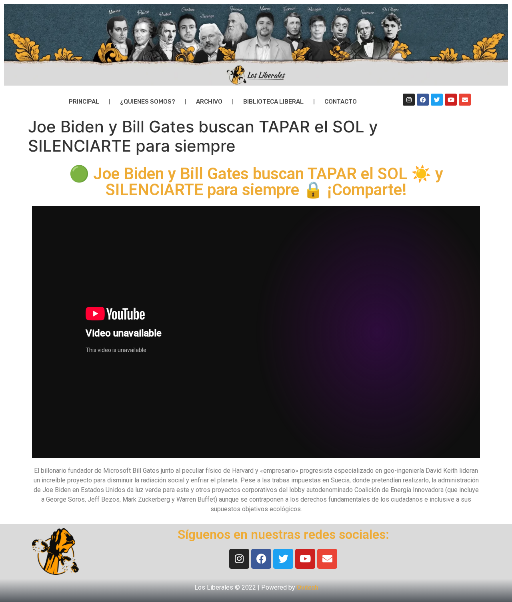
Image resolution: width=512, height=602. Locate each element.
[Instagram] (409, 100)
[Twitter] (437, 100)
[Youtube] (451, 100)
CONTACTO (340, 101)
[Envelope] (465, 100)
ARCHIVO (209, 101)
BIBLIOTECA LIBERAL (273, 101)
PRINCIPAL (84, 101)
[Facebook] (423, 100)
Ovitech (307, 587)
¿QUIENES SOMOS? (147, 101)
